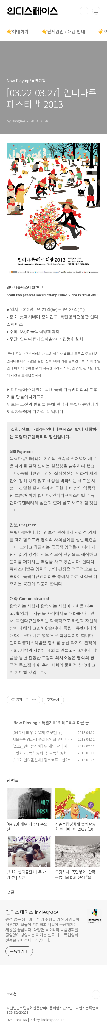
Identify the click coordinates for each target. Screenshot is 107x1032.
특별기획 (49, 722)
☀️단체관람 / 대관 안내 (63, 31)
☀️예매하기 (18, 31)
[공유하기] (27, 700)
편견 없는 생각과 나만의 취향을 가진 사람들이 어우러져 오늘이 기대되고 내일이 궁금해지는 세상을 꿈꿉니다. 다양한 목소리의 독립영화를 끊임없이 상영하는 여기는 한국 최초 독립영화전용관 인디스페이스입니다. (42, 929)
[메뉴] (96, 11)
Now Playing (25, 722)
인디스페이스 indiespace (32, 912)
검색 (84, 11)
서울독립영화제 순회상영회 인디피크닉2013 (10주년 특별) (42, 742)
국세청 (11, 993)
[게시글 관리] (34, 700)
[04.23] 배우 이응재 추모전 (34, 732)
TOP (96, 994)
